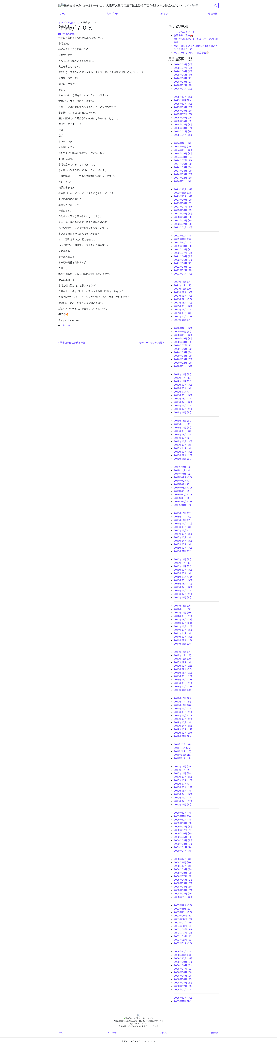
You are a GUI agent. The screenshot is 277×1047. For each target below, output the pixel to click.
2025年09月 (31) (183, 107)
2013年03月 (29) (183, 683)
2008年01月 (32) (183, 897)
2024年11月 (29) (183, 146)
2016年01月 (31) (182, 551)
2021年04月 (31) (183, 309)
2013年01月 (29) (183, 689)
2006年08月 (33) (183, 965)
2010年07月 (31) (182, 783)
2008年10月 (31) (183, 865)
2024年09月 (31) (183, 153)
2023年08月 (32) (183, 203)
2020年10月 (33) (183, 335)
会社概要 (212, 13)
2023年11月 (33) (183, 192)
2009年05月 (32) (183, 836)
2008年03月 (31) (183, 890)
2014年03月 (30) (183, 636)
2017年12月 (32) (182, 466)
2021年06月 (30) (183, 302)
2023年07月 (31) (183, 206)
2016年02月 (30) (183, 547)
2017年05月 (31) (182, 491)
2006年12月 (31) (183, 951)
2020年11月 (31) (182, 331)
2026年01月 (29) (183, 88)
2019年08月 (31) (183, 388)
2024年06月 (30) (183, 163)
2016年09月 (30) (183, 523)
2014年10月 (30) (183, 612)
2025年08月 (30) (183, 110)
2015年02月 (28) (183, 594)
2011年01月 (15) (182, 758)
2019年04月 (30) (183, 402)
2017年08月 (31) (182, 480)
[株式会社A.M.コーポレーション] (59, 5)
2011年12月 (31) (182, 744)
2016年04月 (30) (183, 540)
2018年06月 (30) (183, 441)
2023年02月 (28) (183, 223)
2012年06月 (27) (183, 718)
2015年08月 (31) (183, 573)
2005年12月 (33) (183, 997)
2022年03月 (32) (183, 266)
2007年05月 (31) (183, 929)
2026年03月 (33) (183, 81)
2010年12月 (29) (183, 766)
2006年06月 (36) (183, 972)
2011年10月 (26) (182, 751)
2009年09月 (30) (183, 823)
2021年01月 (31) (182, 319)
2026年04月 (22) (183, 78)
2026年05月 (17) (183, 74)
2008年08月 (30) (183, 872)
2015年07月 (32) (183, 576)
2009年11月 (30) (183, 816)
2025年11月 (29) (183, 100)
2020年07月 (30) (183, 345)
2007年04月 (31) (183, 932)
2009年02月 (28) (183, 847)
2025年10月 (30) (183, 103)
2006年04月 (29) (183, 979)
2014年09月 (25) (183, 616)
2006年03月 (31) (183, 982)
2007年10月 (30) (183, 912)
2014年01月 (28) (183, 643)
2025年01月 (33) (183, 134)
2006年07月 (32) (183, 968)
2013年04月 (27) (183, 679)
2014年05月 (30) (183, 629)
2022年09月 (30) (183, 246)
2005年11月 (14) (182, 1001)
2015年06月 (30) (183, 580)
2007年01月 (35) (183, 943)
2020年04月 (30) (183, 355)
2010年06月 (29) (183, 787)
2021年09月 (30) (183, 292)
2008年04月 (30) (183, 886)
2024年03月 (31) (183, 174)
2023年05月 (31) (183, 213)
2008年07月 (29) (183, 876)
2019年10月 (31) (182, 381)
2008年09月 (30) (183, 869)
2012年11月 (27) (182, 701)
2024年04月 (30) (183, 170)
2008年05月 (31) (183, 883)
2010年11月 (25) (182, 769)
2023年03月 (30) (183, 220)
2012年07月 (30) (183, 715)
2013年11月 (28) (182, 655)
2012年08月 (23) (183, 712)
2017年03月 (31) (182, 498)
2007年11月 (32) (182, 908)
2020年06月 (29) (183, 348)
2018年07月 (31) (182, 437)
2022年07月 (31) (183, 252)
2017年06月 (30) (183, 487)
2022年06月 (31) (183, 256)
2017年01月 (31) (182, 504)
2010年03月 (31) (183, 797)
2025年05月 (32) (183, 121)
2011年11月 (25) (182, 747)
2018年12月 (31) (182, 420)
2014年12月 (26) (183, 605)
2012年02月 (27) (183, 732)
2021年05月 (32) (183, 306)
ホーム (63, 13)
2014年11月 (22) (182, 609)
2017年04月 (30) (183, 494)
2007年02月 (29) (183, 939)
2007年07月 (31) (183, 922)
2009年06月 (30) (183, 833)
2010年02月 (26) (183, 801)
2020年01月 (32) (183, 366)
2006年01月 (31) (183, 989)
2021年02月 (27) (183, 316)
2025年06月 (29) (183, 117)
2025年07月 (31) (183, 114)
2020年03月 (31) (183, 359)
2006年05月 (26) (183, 975)
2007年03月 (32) (183, 936)
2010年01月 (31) (182, 804)
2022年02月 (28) (183, 270)
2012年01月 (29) (183, 736)
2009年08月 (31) (183, 826)
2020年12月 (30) (183, 328)
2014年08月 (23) (183, 619)
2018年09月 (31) (183, 431)
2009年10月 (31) (183, 819)
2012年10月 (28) (183, 705)
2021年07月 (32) (183, 299)
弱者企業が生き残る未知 (72, 342)
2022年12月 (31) (183, 235)
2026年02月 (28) (183, 85)
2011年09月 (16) (182, 754)
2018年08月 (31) (183, 434)
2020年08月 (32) (183, 341)
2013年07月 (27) (183, 669)
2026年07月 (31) (183, 67)
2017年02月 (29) (183, 501)
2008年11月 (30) (183, 862)
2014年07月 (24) (183, 622)
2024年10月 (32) (183, 150)
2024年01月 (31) (183, 181)
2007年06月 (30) (183, 926)
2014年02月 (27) (183, 640)
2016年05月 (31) (183, 537)
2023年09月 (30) (183, 199)
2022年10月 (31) (183, 242)
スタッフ (163, 13)
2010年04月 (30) (183, 794)
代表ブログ (112, 13)
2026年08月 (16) (183, 64)
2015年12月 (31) (182, 559)
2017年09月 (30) (183, 477)
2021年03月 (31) (183, 313)
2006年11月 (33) (183, 954)
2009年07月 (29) (183, 830)
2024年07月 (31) (183, 160)
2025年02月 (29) (183, 131)
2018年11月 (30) (182, 424)
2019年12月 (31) (182, 374)
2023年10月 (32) (183, 196)
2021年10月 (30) (183, 288)
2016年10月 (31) (182, 520)
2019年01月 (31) (182, 412)
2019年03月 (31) (183, 405)
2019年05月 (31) (183, 398)
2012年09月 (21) (183, 708)
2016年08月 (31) (183, 527)
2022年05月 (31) (183, 259)
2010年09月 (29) (183, 776)
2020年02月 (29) (183, 362)
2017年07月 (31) (182, 484)
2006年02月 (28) (183, 986)
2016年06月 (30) (183, 533)
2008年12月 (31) (183, 859)
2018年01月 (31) (182, 458)
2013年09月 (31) (183, 662)
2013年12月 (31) (182, 651)
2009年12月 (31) (183, 812)
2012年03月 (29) (183, 729)
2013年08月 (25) (183, 665)
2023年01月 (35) (183, 227)
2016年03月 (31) (183, 544)
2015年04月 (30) (183, 587)
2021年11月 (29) (182, 285)
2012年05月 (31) (183, 722)
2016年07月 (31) (182, 530)
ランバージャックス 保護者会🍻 (191, 52)
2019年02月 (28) (183, 409)
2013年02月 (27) (183, 686)
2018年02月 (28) (183, 455)
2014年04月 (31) (183, 633)
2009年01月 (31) (183, 850)
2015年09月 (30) (183, 569)
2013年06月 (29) (183, 672)
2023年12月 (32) (183, 189)
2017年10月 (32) (182, 473)
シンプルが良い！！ (184, 31)
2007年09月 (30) (183, 915)
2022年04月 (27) (183, 263)
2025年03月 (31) (183, 128)
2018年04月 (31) (183, 448)
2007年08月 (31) (183, 919)
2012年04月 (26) (183, 725)
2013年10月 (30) (183, 658)
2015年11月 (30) (182, 562)
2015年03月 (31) (183, 590)
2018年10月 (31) (182, 427)
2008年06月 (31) (183, 879)
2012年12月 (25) (183, 698)
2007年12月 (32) (183, 905)
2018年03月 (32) (183, 451)
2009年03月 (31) (183, 843)
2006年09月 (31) (183, 961)
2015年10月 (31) (182, 566)
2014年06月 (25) (183, 626)
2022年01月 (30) (183, 273)
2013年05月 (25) (183, 676)
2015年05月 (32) (183, 583)
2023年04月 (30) (183, 217)
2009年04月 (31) (183, 840)
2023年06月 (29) (183, 210)
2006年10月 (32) (183, 958)
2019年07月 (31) (182, 391)
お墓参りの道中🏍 (183, 35)
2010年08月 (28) (183, 780)
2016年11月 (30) (182, 516)
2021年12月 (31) (182, 281)
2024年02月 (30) (183, 177)
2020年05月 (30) (183, 352)
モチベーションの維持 (151, 342)
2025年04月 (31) (183, 124)
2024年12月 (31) (183, 143)
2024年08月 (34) (183, 156)
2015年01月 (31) (182, 597)
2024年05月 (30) (183, 167)
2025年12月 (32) (183, 96)
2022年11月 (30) (183, 239)
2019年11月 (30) (182, 377)
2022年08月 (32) (183, 249)
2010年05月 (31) (183, 790)
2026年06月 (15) (183, 71)
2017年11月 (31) (182, 470)
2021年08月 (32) (183, 295)
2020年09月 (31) (183, 338)
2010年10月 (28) (183, 773)
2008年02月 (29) (183, 893)
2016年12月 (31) (182, 513)
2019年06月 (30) (183, 395)
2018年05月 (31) (183, 444)
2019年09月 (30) (183, 384)
